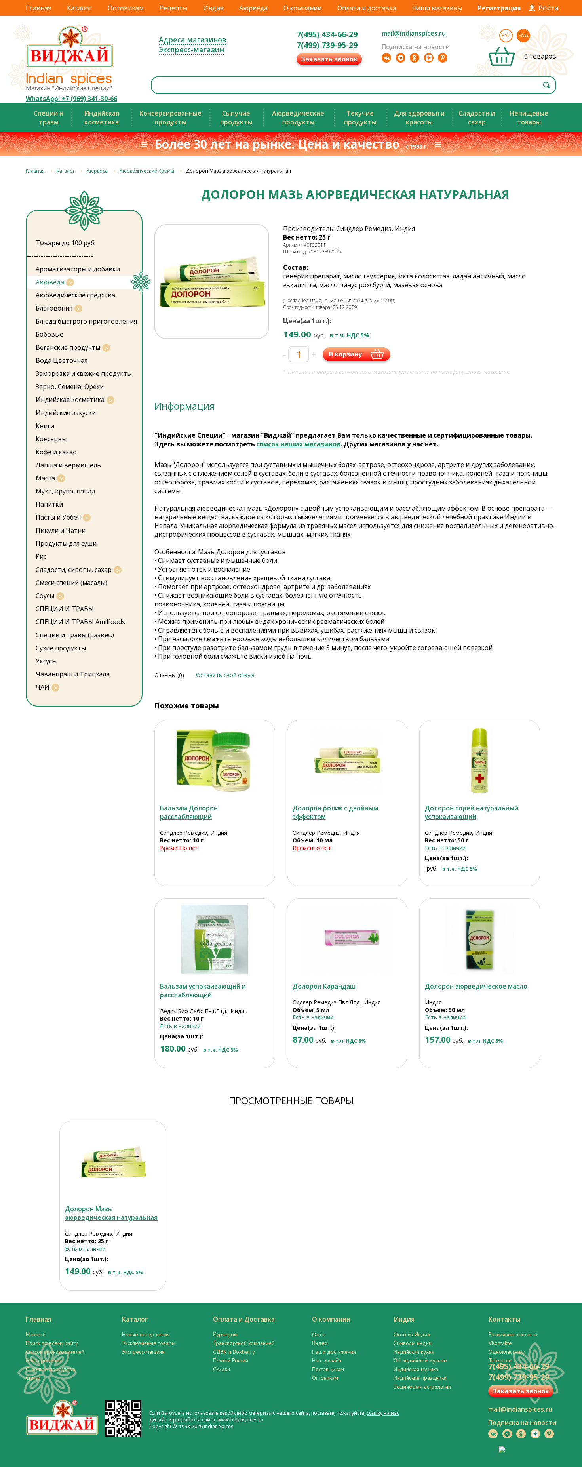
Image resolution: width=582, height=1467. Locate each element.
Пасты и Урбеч (58, 517)
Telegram (500, 1360)
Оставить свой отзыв (225, 675)
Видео (320, 1343)
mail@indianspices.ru (414, 33)
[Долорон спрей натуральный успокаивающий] (479, 761)
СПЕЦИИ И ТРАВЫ (65, 608)
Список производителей (55, 1351)
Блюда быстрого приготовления (86, 321)
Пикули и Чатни (61, 530)
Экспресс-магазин (191, 49)
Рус (506, 35)
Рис (41, 556)
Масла (45, 478)
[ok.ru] (414, 58)
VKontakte (500, 1343)
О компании (302, 8)
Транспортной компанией (243, 1343)
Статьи (33, 1377)
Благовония (54, 308)
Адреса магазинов (192, 39)
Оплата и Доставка (244, 1319)
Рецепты (173, 8)
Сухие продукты (61, 648)
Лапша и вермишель (68, 465)
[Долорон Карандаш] (347, 939)
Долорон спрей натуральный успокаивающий (471, 812)
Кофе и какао (56, 452)
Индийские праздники (420, 1377)
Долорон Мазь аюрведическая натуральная (111, 1213)
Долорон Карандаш (324, 986)
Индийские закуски (66, 412)
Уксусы (46, 661)
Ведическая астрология (422, 1386)
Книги (45, 425)
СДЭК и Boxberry (234, 1351)
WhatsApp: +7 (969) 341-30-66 (71, 98)
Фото (318, 1334)
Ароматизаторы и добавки (78, 269)
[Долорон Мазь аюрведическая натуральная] (113, 1161)
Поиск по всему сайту (52, 1343)
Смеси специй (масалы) (71, 582)
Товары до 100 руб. (65, 242)
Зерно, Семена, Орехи (70, 386)
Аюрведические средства (75, 295)
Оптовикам (126, 8)
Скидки (221, 1369)
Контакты (504, 1319)
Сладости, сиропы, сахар (74, 569)
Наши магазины (437, 8)
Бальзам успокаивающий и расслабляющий (203, 990)
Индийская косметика (70, 399)
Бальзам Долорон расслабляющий (189, 812)
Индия (213, 8)
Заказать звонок (329, 59)
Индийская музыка (416, 1369)
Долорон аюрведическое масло (476, 986)
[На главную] (70, 67)
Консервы (51, 438)
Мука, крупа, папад (65, 491)
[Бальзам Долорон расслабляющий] (215, 761)
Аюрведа (253, 8)
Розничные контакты (513, 1334)
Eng (523, 35)
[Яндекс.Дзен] (429, 58)
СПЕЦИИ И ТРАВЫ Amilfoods (80, 621)
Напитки (49, 504)
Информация (184, 405)
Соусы (45, 595)
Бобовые (49, 334)
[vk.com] (386, 58)
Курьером (225, 1334)
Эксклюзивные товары (148, 1343)
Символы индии (413, 1343)
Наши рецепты (44, 1360)
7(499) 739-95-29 (327, 45)
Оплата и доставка (366, 8)
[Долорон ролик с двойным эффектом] (347, 761)
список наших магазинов (298, 444)
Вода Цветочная (61, 360)
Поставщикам (328, 1369)
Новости (36, 1334)
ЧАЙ (42, 687)
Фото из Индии (412, 1334)
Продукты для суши (66, 543)
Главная (38, 8)
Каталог (79, 8)
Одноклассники (507, 1351)
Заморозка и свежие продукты (84, 373)
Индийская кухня (414, 1351)
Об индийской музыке (420, 1360)
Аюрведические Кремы (147, 171)
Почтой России (230, 1360)
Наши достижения (334, 1351)
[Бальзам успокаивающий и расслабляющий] (215, 939)
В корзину (345, 354)
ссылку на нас (383, 1413)
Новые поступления (146, 1334)
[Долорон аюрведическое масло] (479, 939)
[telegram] (400, 58)
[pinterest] (442, 58)
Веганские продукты (68, 347)
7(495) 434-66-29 (327, 34)
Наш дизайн (326, 1360)
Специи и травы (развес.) (75, 635)
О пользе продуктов (50, 1369)
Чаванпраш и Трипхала (73, 674)
